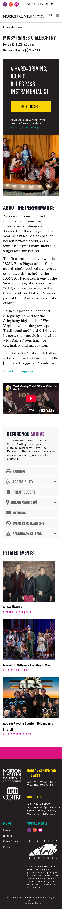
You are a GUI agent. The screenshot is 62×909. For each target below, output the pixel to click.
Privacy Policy (27, 903)
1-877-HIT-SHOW (35, 4)
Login (39, 903)
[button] (57, 15)
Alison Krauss (12, 607)
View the (18, 371)
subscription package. (26, 127)
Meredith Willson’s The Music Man (27, 665)
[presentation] (29, 582)
